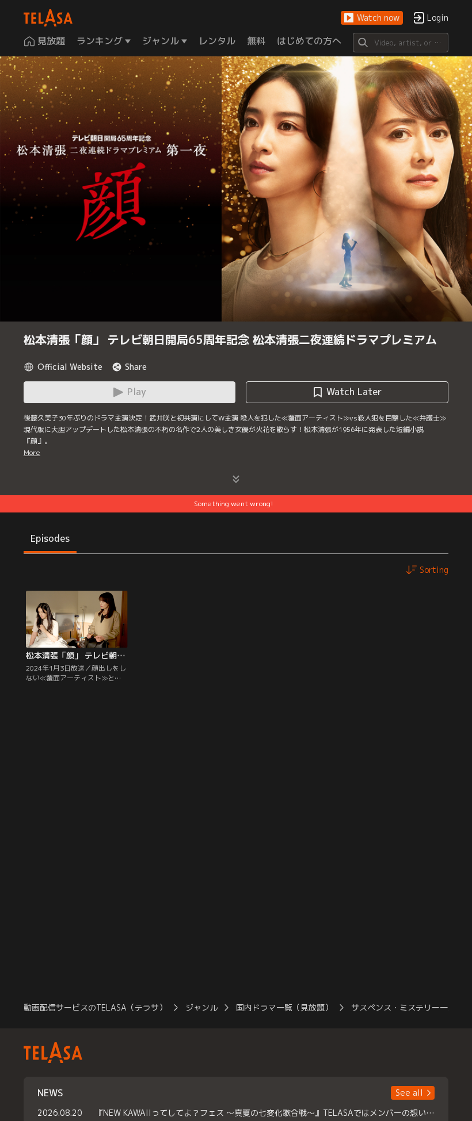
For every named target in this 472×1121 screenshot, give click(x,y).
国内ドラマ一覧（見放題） (284, 1007)
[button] (372, 18)
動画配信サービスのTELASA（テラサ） (95, 1007)
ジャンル (201, 1007)
